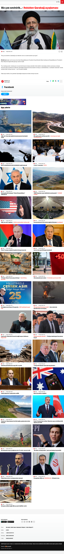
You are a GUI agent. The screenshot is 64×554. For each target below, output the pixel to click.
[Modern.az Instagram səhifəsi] (24, 522)
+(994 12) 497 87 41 (10, 533)
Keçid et (5, 94)
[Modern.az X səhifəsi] (34, 522)
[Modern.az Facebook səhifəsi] (22, 522)
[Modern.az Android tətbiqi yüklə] (4, 522)
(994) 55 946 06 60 (10, 535)
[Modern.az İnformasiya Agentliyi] (6, 516)
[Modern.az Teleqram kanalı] (27, 522)
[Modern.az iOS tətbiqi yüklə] (10, 522)
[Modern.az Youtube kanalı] (29, 522)
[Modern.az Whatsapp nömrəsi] (32, 522)
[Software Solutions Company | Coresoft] (8, 546)
